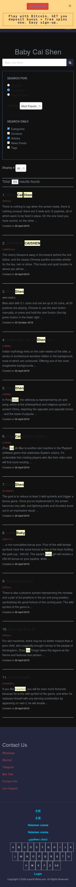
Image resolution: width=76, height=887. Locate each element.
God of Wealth (19, 677)
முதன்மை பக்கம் (38, 839)
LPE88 (7, 442)
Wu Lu (19, 194)
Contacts (16, 133)
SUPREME (23, 242)
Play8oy (8, 490)
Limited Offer (37, 6)
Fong (15, 387)
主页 (38, 811)
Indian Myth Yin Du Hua (29, 339)
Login (38, 874)
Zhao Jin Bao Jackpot (26, 435)
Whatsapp (8, 753)
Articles (15, 138)
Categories (18, 129)
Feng (15, 291)
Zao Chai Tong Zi (21, 629)
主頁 (38, 818)
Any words (17, 90)
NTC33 (7, 201)
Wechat (7, 760)
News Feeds (19, 143)
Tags (14, 148)
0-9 (56, 865)
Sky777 (7, 539)
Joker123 (9, 249)
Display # (8, 167)
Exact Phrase (19, 95)
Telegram (8, 767)
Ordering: (13, 105)
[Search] (70, 62)
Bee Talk (7, 774)
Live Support (10, 788)
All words (16, 86)
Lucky (15, 532)
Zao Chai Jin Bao (19, 580)
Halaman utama (38, 825)
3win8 (7, 345)
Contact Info (9, 781)
